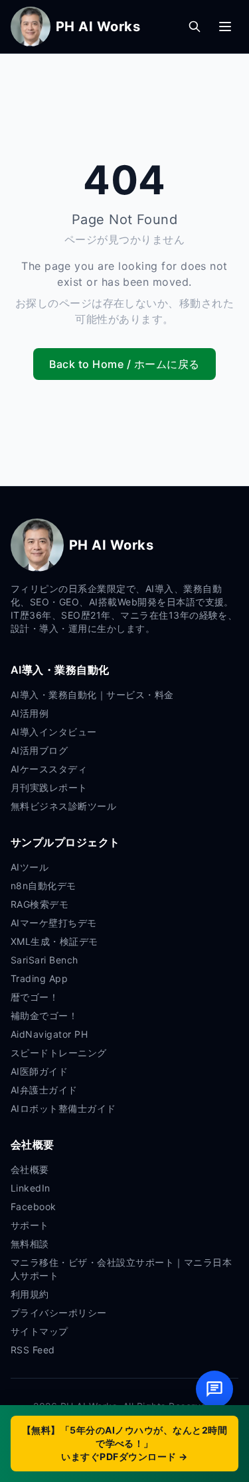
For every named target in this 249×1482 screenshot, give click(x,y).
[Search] (195, 26)
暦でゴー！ (34, 997)
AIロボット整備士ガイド (63, 1108)
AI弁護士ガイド (44, 1089)
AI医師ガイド (39, 1071)
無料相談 (30, 1243)
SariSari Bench (44, 959)
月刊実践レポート (49, 787)
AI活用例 (29, 713)
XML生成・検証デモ (54, 941)
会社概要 (30, 1169)
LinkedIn (30, 1188)
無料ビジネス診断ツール (63, 806)
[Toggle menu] (225, 26)
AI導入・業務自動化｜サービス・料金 (92, 694)
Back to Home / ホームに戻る (124, 364)
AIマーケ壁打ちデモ (54, 922)
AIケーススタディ (49, 768)
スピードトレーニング (59, 1052)
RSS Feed (33, 1349)
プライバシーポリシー (59, 1312)
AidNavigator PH (49, 1034)
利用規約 (30, 1294)
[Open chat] (214, 1389)
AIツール (29, 867)
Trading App (39, 978)
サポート (30, 1225)
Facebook (33, 1206)
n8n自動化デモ (43, 885)
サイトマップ (39, 1331)
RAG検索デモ (39, 904)
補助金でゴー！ (44, 1015)
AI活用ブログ (39, 750)
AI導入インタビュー (54, 731)
